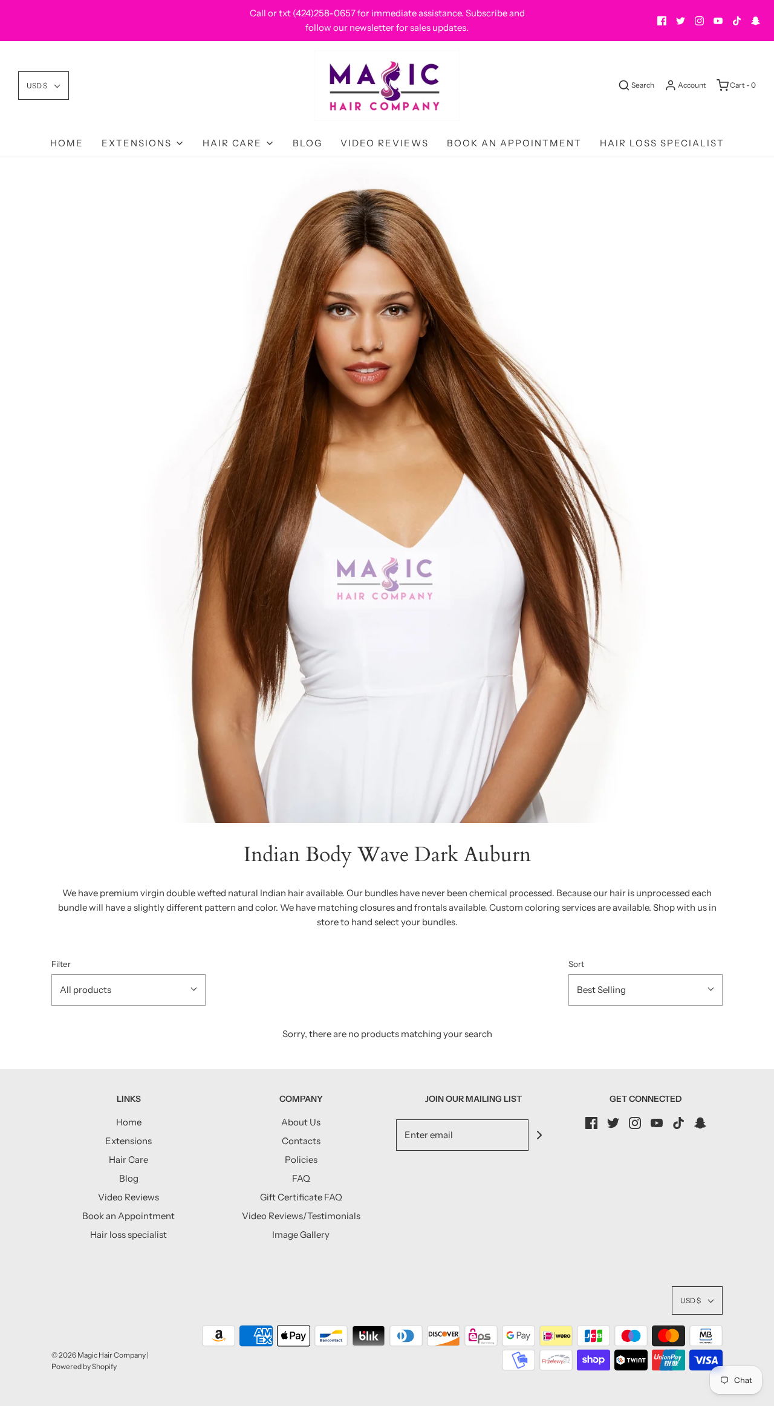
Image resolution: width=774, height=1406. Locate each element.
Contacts (301, 1141)
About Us (300, 1122)
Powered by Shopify (84, 1366)
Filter (61, 964)
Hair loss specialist (662, 143)
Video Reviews (384, 143)
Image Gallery (301, 1234)
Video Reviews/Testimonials (301, 1216)
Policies (301, 1159)
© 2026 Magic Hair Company (98, 1354)
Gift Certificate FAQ (301, 1197)
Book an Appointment (514, 143)
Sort (576, 964)
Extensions (128, 1141)
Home (66, 143)
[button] (43, 85)
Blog (307, 143)
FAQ (301, 1178)
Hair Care (128, 1159)
